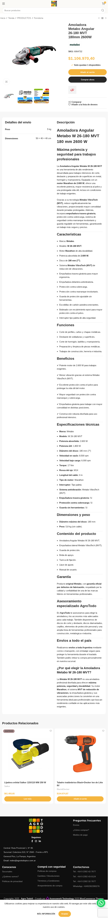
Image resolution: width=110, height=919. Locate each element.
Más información (46, 914)
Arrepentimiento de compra (50, 885)
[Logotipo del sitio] (54, 3)
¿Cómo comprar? (81, 830)
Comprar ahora (87, 80)
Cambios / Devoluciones (48, 876)
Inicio (2, 18)
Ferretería (38, 18)
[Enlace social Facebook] (32, 841)
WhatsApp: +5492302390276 (86, 886)
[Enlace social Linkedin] (40, 841)
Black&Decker (63, 789)
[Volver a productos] (102, 18)
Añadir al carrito (87, 72)
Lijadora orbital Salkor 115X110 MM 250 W (25, 782)
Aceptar (64, 914)
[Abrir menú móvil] (3, 3)
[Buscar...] (103, 10)
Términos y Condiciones (48, 881)
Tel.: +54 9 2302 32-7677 (84, 881)
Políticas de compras (47, 871)
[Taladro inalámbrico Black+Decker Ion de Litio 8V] (80, 753)
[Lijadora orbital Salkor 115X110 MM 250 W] (27, 753)
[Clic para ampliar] (6, 81)
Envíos (76, 825)
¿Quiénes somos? (10, 876)
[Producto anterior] (99, 18)
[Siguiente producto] (106, 18)
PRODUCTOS (24, 18)
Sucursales (7, 871)
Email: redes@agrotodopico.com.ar (20, 860)
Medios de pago (80, 835)
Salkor (7, 786)
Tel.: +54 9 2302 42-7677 (84, 871)
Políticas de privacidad (12, 881)
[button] (80, 798)
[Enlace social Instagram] (36, 841)
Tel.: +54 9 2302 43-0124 (84, 876)
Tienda (11, 18)
